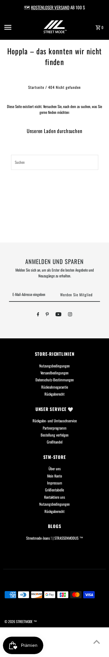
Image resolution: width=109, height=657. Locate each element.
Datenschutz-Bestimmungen (54, 380)
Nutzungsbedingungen (54, 366)
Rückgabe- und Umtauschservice (55, 420)
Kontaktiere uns (54, 497)
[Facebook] (38, 315)
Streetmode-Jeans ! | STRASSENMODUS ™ (54, 538)
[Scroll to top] (96, 641)
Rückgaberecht (54, 394)
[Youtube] (58, 315)
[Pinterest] (47, 315)
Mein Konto (54, 476)
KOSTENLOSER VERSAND (50, 7)
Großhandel (54, 442)
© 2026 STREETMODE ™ (20, 621)
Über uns (55, 468)
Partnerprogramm (55, 428)
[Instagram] (70, 315)
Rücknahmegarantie (54, 387)
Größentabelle (54, 490)
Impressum (54, 483)
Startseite (36, 87)
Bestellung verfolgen (55, 435)
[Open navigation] (13, 27)
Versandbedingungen (54, 373)
